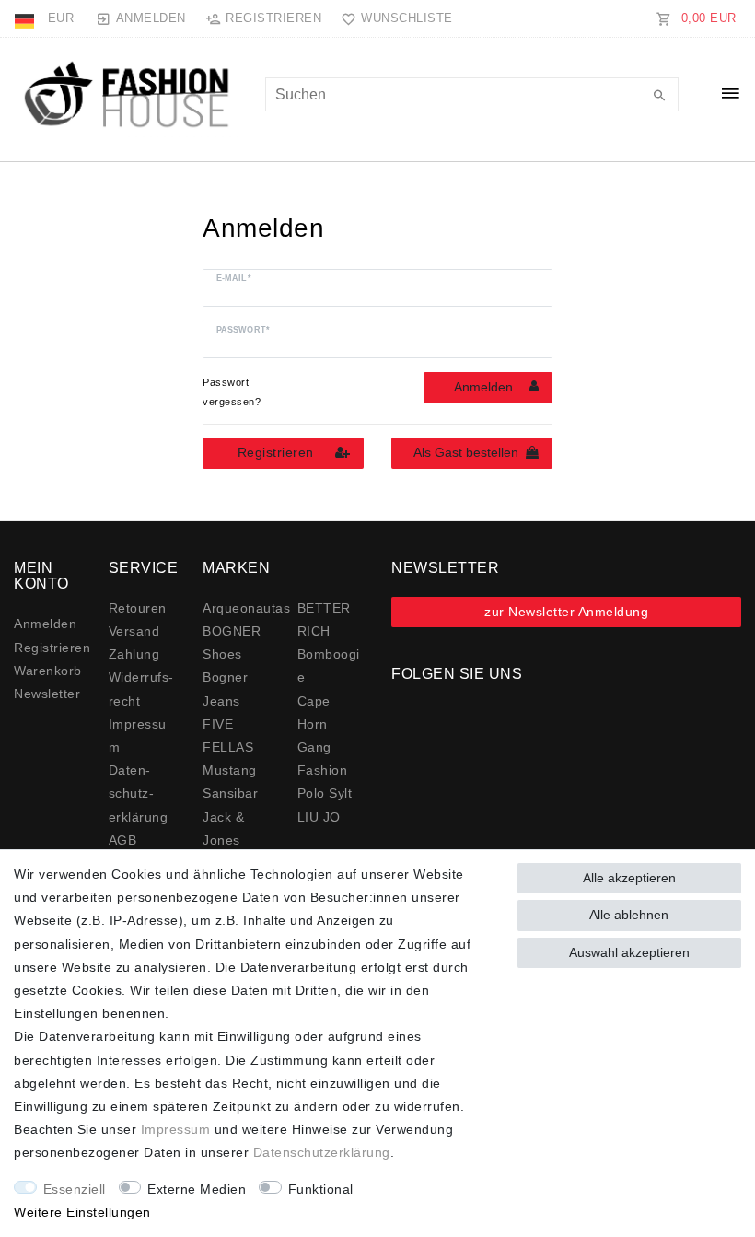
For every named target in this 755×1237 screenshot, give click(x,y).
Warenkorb (48, 670)
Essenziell (74, 1189)
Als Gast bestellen (465, 452)
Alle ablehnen (628, 914)
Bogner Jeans (225, 688)
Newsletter (47, 693)
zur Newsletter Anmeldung (566, 611)
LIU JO (319, 817)
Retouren (138, 608)
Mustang (230, 770)
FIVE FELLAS (228, 735)
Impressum (176, 1129)
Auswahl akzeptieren (629, 952)
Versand (134, 631)
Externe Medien (196, 1189)
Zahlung (134, 654)
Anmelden (483, 386)
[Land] (26, 18)
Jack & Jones (223, 828)
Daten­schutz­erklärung (138, 793)
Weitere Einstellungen (82, 1212)
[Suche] (660, 96)
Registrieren (276, 452)
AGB (123, 840)
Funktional (321, 1189)
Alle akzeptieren (629, 877)
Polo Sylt (325, 793)
